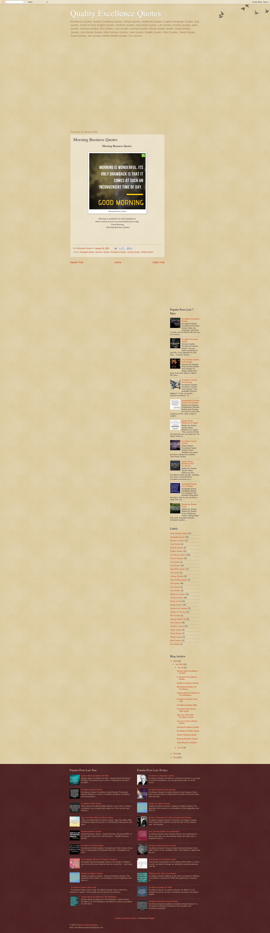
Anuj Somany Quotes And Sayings (190, 361)
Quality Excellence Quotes (115, 13)
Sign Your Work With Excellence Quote (185, 716)
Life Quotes (175, 583)
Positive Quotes (176, 598)
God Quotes (175, 565)
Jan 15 (180, 748)
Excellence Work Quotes (91, 803)
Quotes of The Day (178, 612)
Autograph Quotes (87, 252)
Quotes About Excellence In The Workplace (188, 694)
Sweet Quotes (176, 630)
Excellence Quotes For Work (160, 887)
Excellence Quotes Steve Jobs (83, 887)
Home (118, 262)
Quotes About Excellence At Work (95, 776)
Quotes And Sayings (178, 608)
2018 (175, 757)
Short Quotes (175, 623)
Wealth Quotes (147, 252)
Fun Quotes (175, 562)
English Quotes (176, 551)
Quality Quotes (176, 605)
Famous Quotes (176, 558)
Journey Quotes (133, 252)
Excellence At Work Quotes (188, 731)
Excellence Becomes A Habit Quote (186, 710)
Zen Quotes (175, 644)
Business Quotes (102, 252)
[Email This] (120, 248)
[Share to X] (125, 248)
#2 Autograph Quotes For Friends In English (99, 859)
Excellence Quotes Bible (187, 705)
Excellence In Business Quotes (161, 776)
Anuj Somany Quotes (179, 533)
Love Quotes (175, 590)
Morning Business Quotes (187, 739)
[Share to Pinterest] (131, 248)
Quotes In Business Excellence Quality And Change (170, 817)
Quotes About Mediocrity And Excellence (188, 463)
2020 (175, 661)
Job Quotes (175, 573)
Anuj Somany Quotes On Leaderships (164, 831)
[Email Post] (115, 248)
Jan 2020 (179, 664)
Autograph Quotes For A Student (189, 485)
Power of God (175, 601)
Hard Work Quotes (177, 569)
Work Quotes (175, 640)
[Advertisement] (135, 63)
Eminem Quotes (176, 548)
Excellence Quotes (118, 252)
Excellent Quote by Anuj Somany (162, 790)
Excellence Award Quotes (91, 790)
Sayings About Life (177, 619)
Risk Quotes (175, 615)
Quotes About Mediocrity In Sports (190, 422)
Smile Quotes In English (187, 743)
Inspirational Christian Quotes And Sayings (190, 401)
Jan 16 (180, 668)
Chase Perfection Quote (186, 735)
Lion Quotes (175, 587)
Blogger (151, 918)
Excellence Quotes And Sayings (189, 381)
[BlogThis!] (123, 248)
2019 (175, 754)
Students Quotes (177, 626)
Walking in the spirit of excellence (162, 873)
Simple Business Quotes (91, 831)
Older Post (159, 262)
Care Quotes (175, 544)
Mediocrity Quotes (177, 594)
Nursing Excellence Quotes (188, 727)
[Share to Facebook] (128, 248)
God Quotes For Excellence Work (162, 859)
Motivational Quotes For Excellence (186, 688)
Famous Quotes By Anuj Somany (162, 845)
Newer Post (76, 262)
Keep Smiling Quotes (178, 580)
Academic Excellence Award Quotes (163, 901)
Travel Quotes (176, 633)
